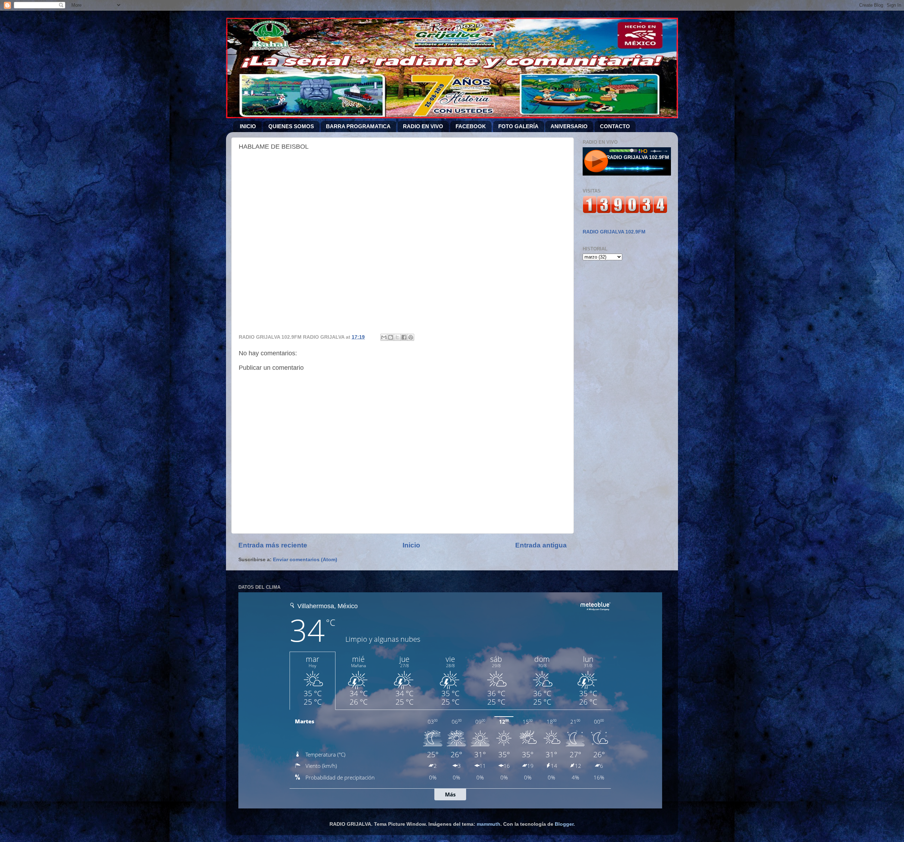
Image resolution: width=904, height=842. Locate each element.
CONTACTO (615, 126)
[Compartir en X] (397, 337)
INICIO (248, 126)
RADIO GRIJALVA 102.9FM (614, 232)
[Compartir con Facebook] (404, 337)
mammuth (488, 824)
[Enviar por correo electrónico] (383, 337)
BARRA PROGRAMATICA (358, 126)
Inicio (411, 545)
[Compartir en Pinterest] (410, 337)
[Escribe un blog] (390, 337)
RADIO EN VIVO (423, 126)
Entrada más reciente (272, 545)
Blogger (564, 824)
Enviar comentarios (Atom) (305, 559)
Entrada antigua (541, 545)
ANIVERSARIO (569, 126)
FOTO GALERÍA (518, 126)
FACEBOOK (471, 126)
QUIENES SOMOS (291, 126)
